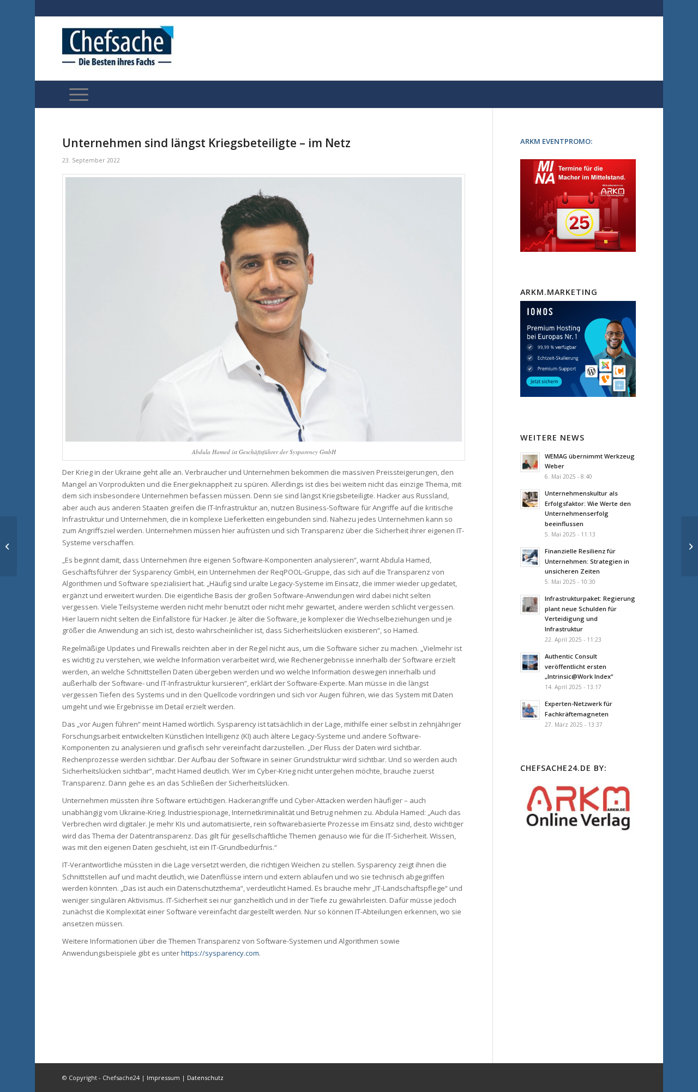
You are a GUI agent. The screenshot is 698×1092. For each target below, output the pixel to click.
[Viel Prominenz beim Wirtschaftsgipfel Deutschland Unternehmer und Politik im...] (8, 546)
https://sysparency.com (220, 953)
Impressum (163, 1077)
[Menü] (78, 94)
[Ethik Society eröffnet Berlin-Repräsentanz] (689, 546)
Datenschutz (205, 1077)
